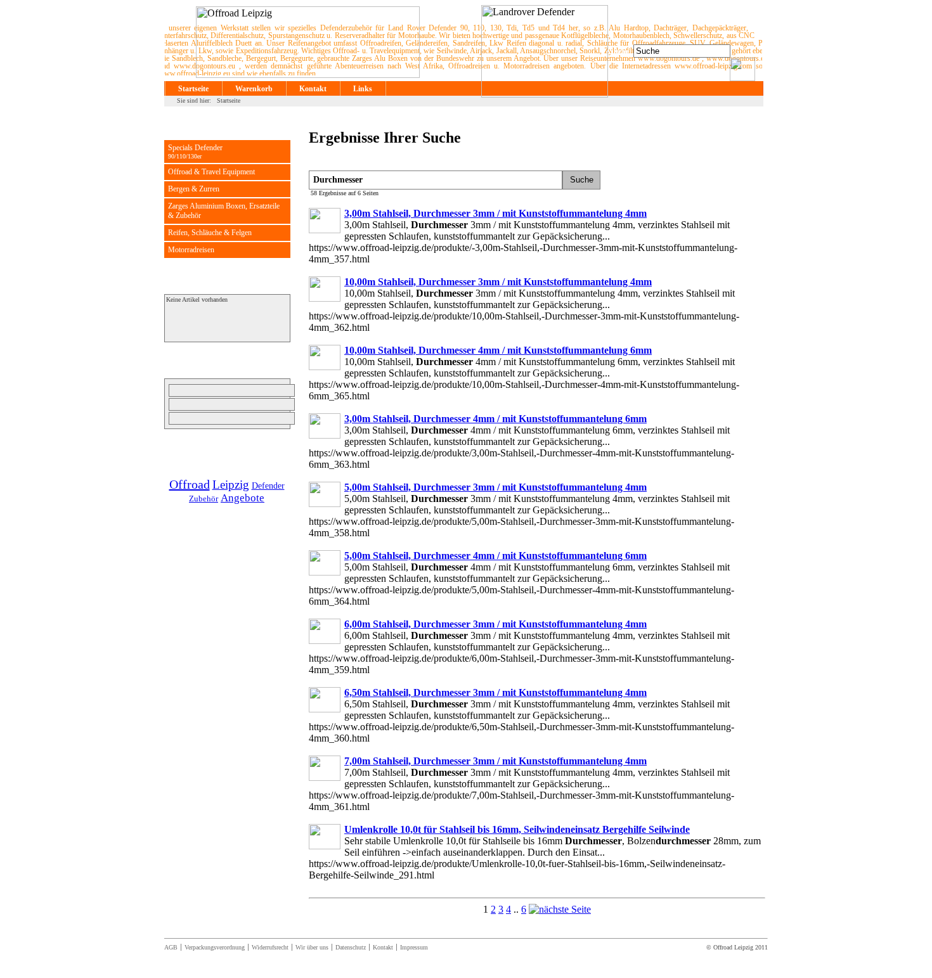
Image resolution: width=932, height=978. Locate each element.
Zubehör (203, 498)
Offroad (189, 484)
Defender (268, 486)
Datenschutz (350, 947)
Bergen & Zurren (193, 188)
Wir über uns (311, 947)
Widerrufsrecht (270, 947)
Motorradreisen (191, 249)
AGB (171, 947)
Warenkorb (254, 88)
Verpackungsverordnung (214, 947)
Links (362, 88)
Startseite (193, 88)
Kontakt (313, 88)
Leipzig (230, 484)
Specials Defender (195, 151)
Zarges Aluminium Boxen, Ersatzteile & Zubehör (224, 211)
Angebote (242, 498)
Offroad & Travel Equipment (211, 171)
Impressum (414, 947)
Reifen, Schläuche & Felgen (210, 232)
